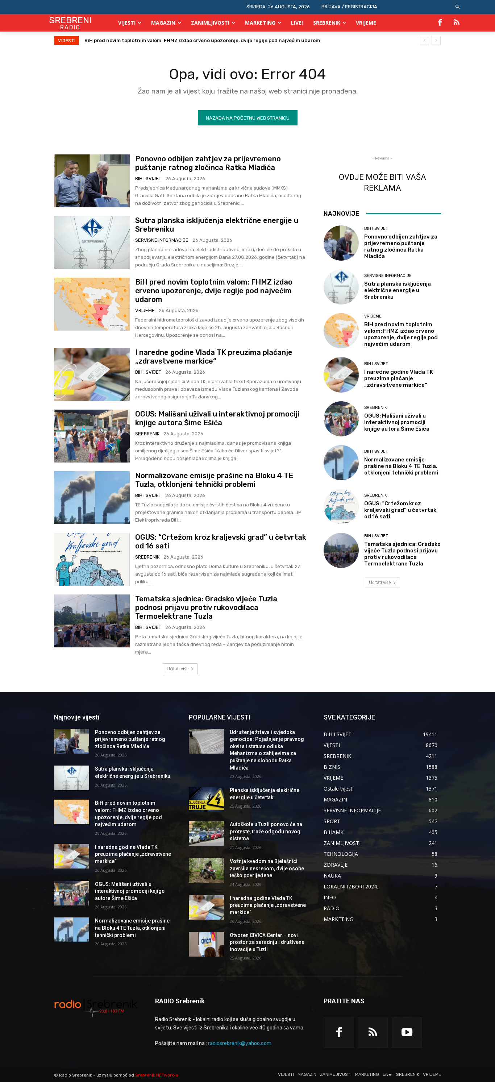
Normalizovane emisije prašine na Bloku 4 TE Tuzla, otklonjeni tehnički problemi (214, 480)
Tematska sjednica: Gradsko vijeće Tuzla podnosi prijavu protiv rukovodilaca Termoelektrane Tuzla (206, 607)
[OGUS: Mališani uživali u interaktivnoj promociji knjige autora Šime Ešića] (92, 436)
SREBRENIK (147, 433)
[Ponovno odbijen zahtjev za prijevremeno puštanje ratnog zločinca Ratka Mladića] (92, 180)
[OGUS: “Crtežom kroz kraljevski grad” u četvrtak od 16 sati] (92, 559)
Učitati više (178, 669)
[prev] (424, 40)
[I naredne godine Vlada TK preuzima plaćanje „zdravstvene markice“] (92, 374)
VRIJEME (145, 310)
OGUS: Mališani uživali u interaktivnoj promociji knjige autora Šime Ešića (217, 418)
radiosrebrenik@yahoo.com (239, 1043)
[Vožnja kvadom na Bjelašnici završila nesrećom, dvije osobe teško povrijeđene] (206, 870)
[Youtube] (407, 1032)
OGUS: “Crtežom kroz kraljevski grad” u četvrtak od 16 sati (400, 510)
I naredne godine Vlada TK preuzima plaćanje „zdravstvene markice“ (168, 40)
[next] (436, 40)
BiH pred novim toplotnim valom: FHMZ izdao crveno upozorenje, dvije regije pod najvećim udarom (213, 291)
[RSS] (456, 23)
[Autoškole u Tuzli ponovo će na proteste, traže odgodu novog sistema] (206, 833)
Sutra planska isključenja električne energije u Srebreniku (397, 290)
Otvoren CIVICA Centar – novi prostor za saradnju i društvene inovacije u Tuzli (267, 942)
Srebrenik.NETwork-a (156, 1075)
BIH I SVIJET (148, 178)
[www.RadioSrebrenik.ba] (96, 1007)
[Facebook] (440, 23)
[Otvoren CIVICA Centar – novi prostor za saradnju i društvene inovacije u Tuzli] (206, 944)
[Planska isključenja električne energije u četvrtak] (206, 799)
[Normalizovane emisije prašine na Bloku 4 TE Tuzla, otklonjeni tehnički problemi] (92, 497)
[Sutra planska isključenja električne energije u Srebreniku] (92, 242)
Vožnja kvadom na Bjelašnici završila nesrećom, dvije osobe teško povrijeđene (267, 868)
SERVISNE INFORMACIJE (161, 240)
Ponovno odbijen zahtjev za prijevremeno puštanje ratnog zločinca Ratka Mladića (208, 163)
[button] (457, 7)
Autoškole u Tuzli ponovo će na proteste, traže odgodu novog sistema (266, 831)
